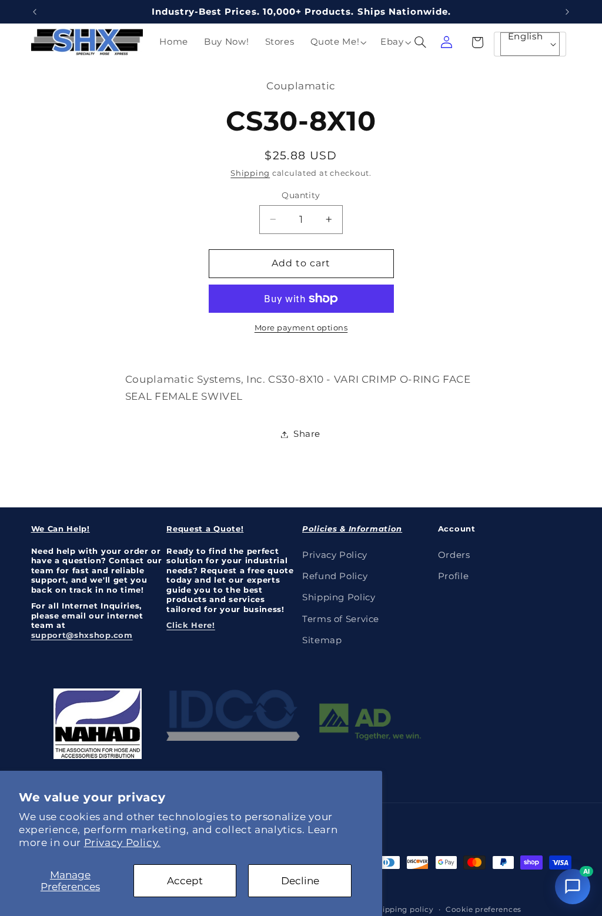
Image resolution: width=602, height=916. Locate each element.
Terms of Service (340, 619)
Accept (185, 881)
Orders (454, 555)
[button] (337, 42)
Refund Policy (334, 576)
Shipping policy (403, 909)
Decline (300, 881)
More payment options (301, 327)
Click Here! (190, 625)
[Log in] (447, 42)
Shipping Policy (338, 597)
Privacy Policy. (122, 842)
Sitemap (322, 640)
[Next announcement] (567, 12)
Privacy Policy (334, 555)
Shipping (250, 173)
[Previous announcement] (35, 12)
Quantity (301, 195)
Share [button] (306, 434)
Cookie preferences (483, 909)
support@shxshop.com (82, 635)
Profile (453, 576)
